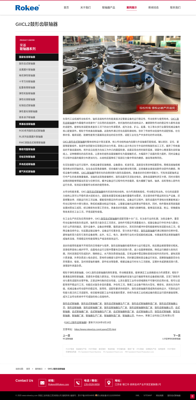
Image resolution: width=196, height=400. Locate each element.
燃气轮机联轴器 (27, 171)
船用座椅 (161, 349)
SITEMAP (147, 395)
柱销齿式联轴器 (27, 105)
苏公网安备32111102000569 (108, 395)
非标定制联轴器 (27, 157)
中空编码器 (121, 349)
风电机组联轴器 (27, 164)
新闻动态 (153, 7)
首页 (66, 7)
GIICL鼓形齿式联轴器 (74, 142)
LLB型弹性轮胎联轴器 (171, 339)
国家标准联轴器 (27, 57)
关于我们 (85, 7)
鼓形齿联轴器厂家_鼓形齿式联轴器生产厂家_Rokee (27, 7)
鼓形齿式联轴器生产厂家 (116, 303)
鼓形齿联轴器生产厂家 (115, 307)
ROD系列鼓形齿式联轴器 (32, 130)
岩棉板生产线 (151, 349)
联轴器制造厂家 (112, 315)
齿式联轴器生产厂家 (100, 311)
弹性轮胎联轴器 (27, 93)
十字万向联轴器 (27, 81)
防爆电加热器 (71, 352)
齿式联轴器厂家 (80, 311)
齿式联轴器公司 (144, 311)
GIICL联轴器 (87, 173)
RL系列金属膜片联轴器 (31, 136)
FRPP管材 (171, 349)
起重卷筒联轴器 (27, 87)
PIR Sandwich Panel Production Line (139, 352)
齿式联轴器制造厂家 (123, 311)
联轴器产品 (108, 7)
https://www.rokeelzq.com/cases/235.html (95, 329)
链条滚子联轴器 (27, 117)
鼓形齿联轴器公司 (164, 307)
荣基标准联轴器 (27, 124)
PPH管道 (140, 349)
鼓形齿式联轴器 (95, 192)
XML (137, 395)
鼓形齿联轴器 (148, 231)
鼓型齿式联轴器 (109, 218)
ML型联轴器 (68, 339)
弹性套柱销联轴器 (28, 111)
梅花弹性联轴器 (27, 75)
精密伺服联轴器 (27, 149)
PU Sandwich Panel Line (113, 352)
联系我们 (175, 7)
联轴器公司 (128, 315)
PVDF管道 (70, 349)
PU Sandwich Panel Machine (89, 352)
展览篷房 (102, 349)
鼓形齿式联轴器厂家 (91, 303)
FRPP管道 (93, 349)
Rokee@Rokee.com (58, 384)
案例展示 (132, 7)
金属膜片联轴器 (27, 69)
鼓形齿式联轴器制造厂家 (144, 303)
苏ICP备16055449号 (86, 395)
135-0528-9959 (92, 384)
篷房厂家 (131, 349)
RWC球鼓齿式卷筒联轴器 (32, 142)
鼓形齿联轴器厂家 (93, 307)
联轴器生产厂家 (94, 315)
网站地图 (159, 395)
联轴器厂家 (78, 315)
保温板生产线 (81, 349)
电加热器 (111, 349)
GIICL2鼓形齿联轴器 (75, 322)
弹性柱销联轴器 (27, 99)
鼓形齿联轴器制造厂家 (140, 307)
